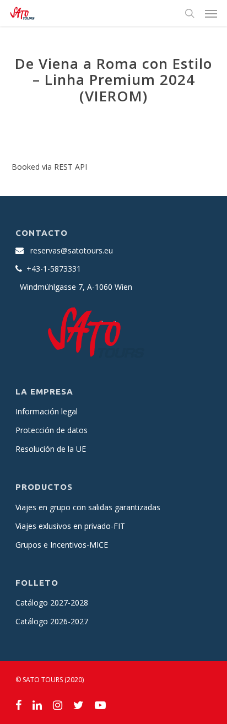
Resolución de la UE (50, 449)
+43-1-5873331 (53, 268)
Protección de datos (51, 430)
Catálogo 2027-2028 (51, 602)
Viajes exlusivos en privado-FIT (70, 526)
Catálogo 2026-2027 (51, 621)
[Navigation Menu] (211, 13)
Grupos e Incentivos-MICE (61, 544)
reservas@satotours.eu (71, 250)
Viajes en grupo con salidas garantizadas (87, 507)
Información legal (46, 411)
